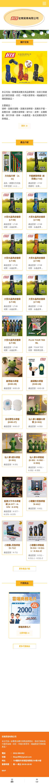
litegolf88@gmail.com (22, 757)
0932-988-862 (18, 753)
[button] (3, 34)
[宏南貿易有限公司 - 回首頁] (24, 18)
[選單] (44, 3)
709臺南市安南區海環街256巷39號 (27, 761)
